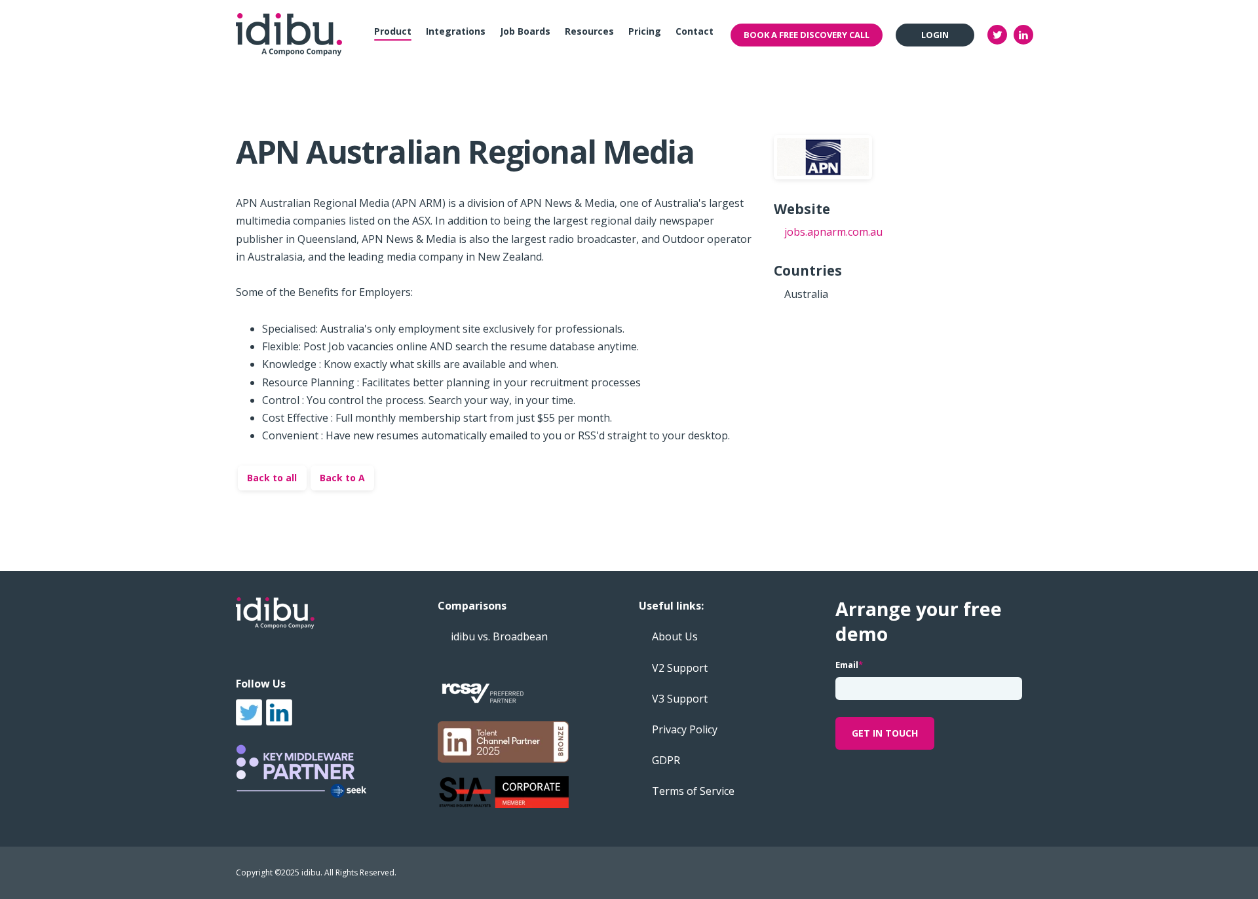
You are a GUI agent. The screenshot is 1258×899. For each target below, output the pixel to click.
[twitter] (997, 35)
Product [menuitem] (392, 31)
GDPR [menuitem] (666, 760)
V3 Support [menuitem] (680, 698)
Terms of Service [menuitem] (693, 791)
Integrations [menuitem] (456, 31)
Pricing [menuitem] (644, 31)
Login (935, 35)
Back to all (272, 477)
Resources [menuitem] (589, 31)
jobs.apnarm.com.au (833, 232)
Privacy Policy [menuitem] (684, 729)
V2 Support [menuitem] (680, 668)
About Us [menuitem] (675, 636)
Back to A (342, 477)
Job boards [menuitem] (525, 31)
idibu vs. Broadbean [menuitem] (499, 636)
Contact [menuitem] (695, 31)
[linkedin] (1023, 35)
